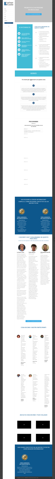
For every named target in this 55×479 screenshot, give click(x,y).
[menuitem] (8, 9)
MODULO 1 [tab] (26, 128)
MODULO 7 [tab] (26, 179)
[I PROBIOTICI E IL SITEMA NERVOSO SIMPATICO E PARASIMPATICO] (54, 239)
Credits (37, 477)
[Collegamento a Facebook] (9, 26)
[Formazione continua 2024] (0, 239)
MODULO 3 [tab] (26, 137)
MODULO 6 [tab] (26, 170)
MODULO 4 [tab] (26, 158)
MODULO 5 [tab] (26, 161)
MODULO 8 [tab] (26, 184)
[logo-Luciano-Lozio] (8, 4)
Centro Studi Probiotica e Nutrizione (32, 477)
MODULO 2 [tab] (26, 133)
